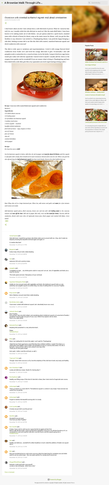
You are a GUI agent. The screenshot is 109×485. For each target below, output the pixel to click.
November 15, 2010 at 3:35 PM (18, 392)
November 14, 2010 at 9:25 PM (18, 277)
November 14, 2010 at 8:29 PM (18, 263)
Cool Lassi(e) (13, 406)
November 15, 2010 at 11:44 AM (18, 381)
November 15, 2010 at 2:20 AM (18, 307)
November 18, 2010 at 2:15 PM (18, 446)
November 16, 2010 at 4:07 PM (18, 422)
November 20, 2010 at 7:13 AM (18, 457)
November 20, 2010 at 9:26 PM (18, 468)
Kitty (10, 339)
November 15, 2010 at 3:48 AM (18, 334)
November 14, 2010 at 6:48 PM (18, 254)
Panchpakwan (13, 377)
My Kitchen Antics (14, 302)
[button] (6, 23)
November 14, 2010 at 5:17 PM (18, 245)
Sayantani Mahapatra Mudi (17, 282)
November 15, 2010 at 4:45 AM (18, 363)
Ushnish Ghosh (13, 311)
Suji (10, 259)
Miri (10, 451)
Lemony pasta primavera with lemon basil (96, 122)
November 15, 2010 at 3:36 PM (18, 402)
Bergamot (12, 249)
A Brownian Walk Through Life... (23, 2)
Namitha (11, 416)
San (10, 440)
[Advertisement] (80, 69)
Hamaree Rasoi (13, 325)
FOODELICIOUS (13, 433)
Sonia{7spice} (13, 235)
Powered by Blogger (55, 479)
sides (6, 221)
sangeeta (12, 268)
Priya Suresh (13, 292)
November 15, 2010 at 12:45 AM (18, 297)
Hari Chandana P (14, 367)
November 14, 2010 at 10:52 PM (18, 288)
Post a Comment (9, 472)
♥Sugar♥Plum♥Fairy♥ (15, 462)
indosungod (13, 386)
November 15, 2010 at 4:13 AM (18, 353)
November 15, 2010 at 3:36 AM (18, 320)
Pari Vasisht (12, 426)
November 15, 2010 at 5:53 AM (18, 372)
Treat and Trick (13, 358)
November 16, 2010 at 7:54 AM (18, 411)
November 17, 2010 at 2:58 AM (18, 435)
